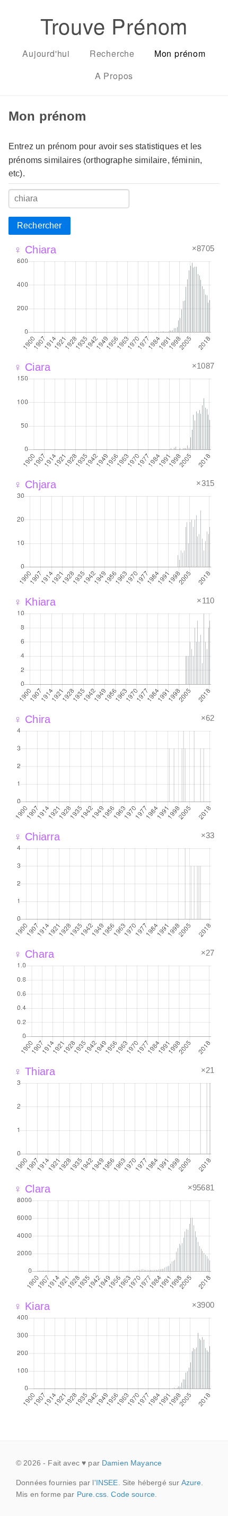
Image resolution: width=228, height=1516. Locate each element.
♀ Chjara (35, 484)
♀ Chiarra (37, 836)
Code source (133, 1494)
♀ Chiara (35, 249)
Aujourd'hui (46, 53)
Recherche (112, 53)
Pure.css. (93, 1494)
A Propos (114, 76)
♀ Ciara (32, 367)
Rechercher (39, 225)
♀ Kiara (32, 1306)
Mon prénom (180, 53)
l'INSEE (105, 1482)
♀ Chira (32, 719)
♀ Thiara (34, 1071)
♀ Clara (32, 1189)
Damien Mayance (132, 1463)
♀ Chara (34, 954)
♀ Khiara (35, 602)
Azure (191, 1482)
